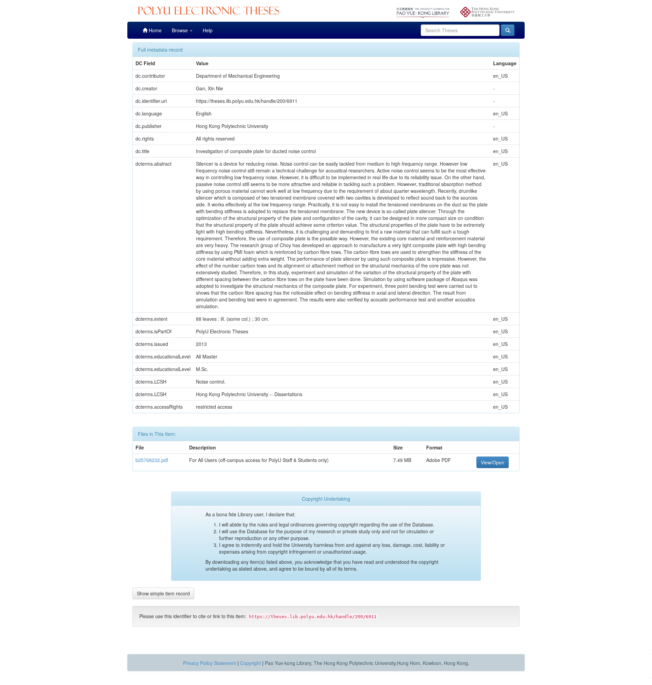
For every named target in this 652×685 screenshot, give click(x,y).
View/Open (492, 462)
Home (154, 30)
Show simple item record (163, 593)
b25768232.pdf (151, 460)
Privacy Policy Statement (209, 663)
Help (208, 30)
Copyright (250, 663)
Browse (180, 30)
